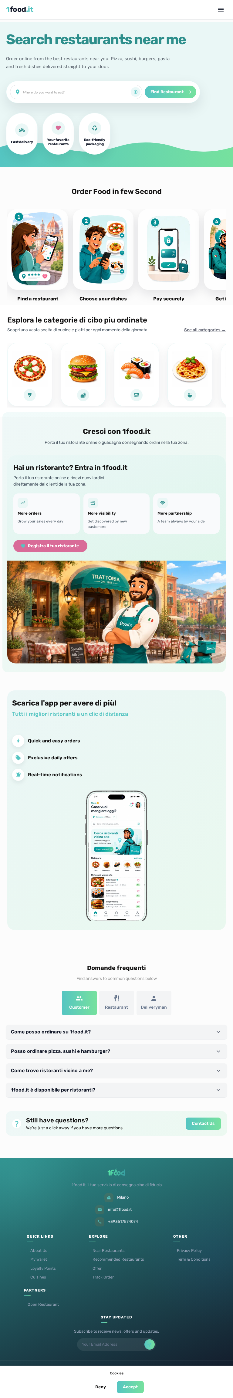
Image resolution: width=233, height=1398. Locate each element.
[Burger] (83, 374)
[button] (116, 1032)
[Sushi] (136, 374)
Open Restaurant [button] (43, 1304)
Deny (100, 1387)
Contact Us (203, 1123)
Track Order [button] (103, 1277)
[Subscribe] (149, 1344)
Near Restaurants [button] (109, 1250)
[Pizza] (29, 374)
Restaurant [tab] (116, 1007)
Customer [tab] (79, 1007)
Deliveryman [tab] (154, 1007)
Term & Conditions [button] (194, 1259)
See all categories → (205, 329)
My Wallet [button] (38, 1259)
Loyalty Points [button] (43, 1268)
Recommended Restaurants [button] (118, 1259)
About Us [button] (38, 1250)
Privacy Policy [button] (189, 1250)
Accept (130, 1387)
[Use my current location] (135, 92)
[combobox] (77, 92)
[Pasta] (189, 374)
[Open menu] (221, 10)
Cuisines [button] (38, 1277)
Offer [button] (97, 1268)
